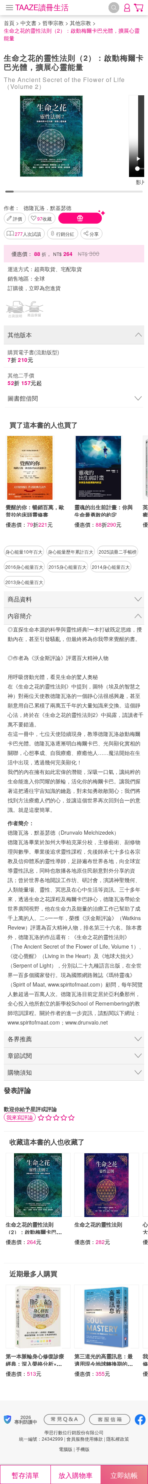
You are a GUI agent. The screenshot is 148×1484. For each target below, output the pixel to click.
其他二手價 (25, 379)
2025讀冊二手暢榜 (118, 551)
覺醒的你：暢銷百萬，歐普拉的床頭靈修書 (35, 510)
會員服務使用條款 (84, 1438)
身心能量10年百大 (24, 551)
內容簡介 (20, 615)
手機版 (83, 1449)
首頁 (9, 23)
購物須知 (20, 1072)
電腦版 (65, 1449)
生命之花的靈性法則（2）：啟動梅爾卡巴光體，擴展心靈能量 (34, 1231)
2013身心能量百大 (24, 582)
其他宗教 (80, 23)
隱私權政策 (117, 1438)
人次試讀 (28, 233)
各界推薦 (20, 1038)
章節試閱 (20, 1055)
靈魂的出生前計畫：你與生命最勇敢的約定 (103, 510)
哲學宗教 (53, 23)
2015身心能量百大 (68, 567)
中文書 (28, 23)
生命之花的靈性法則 (98, 1224)
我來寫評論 (19, 1117)
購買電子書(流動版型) (33, 355)
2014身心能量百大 (111, 567)
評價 (17, 218)
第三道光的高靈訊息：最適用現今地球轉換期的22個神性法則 (103, 1363)
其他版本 (20, 334)
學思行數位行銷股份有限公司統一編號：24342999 (61, 1435)
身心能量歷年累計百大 (70, 551)
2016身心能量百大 (24, 567)
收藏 (44, 218)
